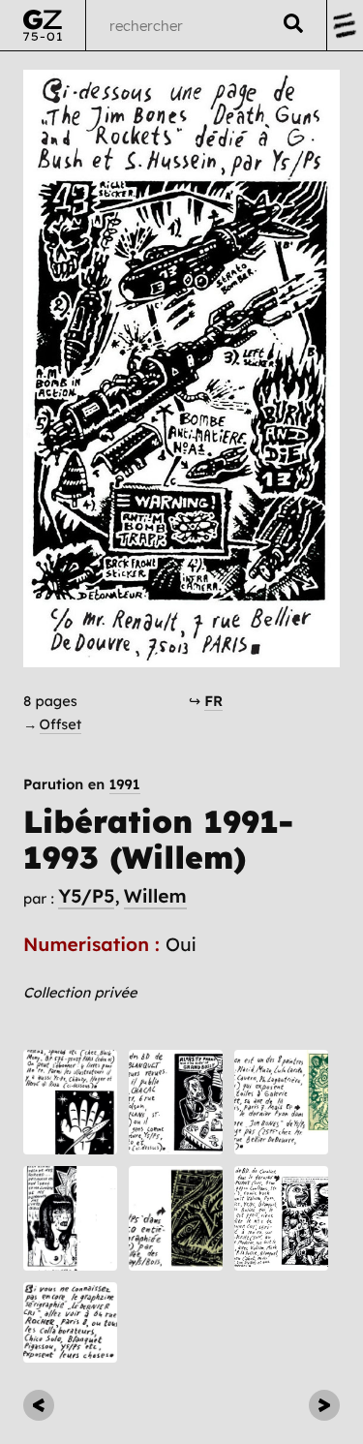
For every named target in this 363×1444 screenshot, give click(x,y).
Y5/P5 (86, 895)
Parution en (81, 785)
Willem (155, 895)
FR (213, 700)
